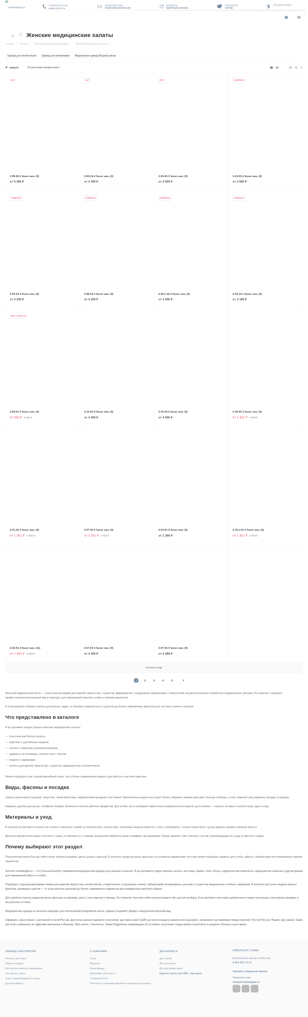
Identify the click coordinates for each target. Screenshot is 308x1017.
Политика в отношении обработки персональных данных (120, 983)
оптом (229, 8)
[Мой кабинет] (272, 18)
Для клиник (166, 958)
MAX (254, 988)
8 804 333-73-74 (57, 8)
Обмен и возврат (14, 963)
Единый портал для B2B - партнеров (181, 973)
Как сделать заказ (15, 973)
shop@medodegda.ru (118, 8)
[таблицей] (301, 67)
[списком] (296, 67)
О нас (93, 958)
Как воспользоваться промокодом (23, 968)
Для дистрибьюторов (171, 968)
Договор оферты (14, 983)
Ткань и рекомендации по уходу (22, 978)
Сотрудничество (99, 978)
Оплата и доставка (15, 958)
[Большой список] (277, 67)
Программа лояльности (102, 973)
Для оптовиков (167, 963)
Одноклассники (245, 988)
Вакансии (95, 963)
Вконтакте (236, 988)
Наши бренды (97, 968)
